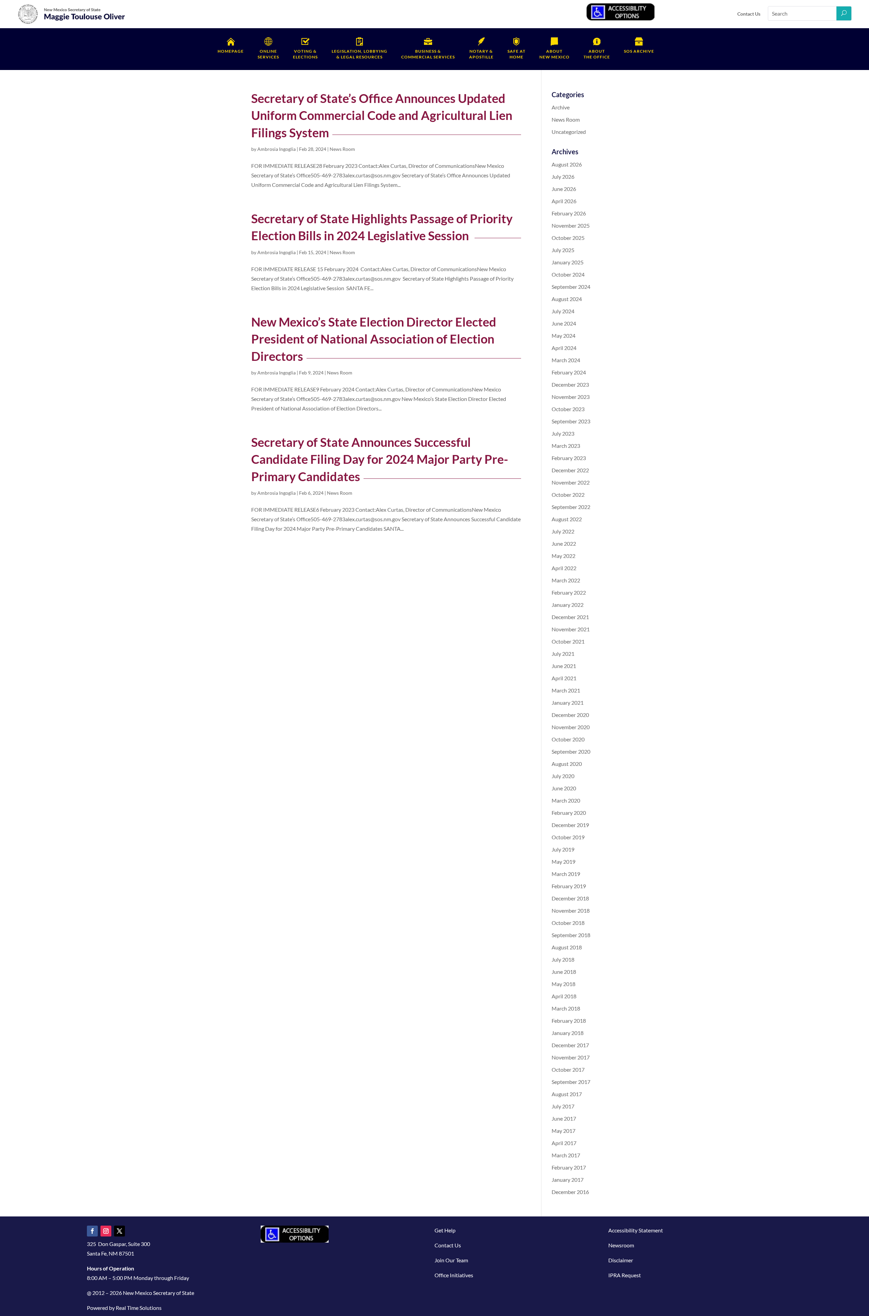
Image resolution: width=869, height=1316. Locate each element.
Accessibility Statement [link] (635, 1230)
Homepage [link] (231, 51)
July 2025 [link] (563, 250)
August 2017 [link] (567, 1094)
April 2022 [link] (564, 568)
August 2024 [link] (567, 299)
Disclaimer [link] (620, 1260)
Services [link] (268, 54)
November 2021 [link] (571, 629)
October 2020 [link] (568, 739)
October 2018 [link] (568, 922)
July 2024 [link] (563, 311)
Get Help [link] (445, 1230)
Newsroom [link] (621, 1245)
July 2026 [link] (563, 176)
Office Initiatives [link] (453, 1275)
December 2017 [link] (570, 1045)
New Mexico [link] (554, 54)
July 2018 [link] (563, 959)
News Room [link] (342, 149)
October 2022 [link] (568, 494)
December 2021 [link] (570, 617)
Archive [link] (561, 107)
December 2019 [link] (570, 825)
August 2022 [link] (567, 519)
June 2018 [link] (564, 971)
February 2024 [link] (569, 372)
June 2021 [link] (564, 666)
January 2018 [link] (568, 1033)
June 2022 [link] (564, 543)
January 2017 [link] (568, 1179)
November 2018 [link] (571, 910)
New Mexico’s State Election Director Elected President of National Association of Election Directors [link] (373, 339)
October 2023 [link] (568, 409)
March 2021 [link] (566, 690)
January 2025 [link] (568, 262)
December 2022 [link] (570, 470)
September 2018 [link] (571, 935)
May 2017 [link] (563, 1130)
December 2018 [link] (570, 898)
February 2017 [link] (569, 1167)
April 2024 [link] (564, 348)
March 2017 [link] (566, 1155)
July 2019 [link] (563, 849)
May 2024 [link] (563, 335)
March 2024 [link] (566, 360)
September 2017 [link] (571, 1081)
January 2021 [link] (568, 702)
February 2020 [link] (569, 812)
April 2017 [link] (564, 1143)
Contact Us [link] (748, 14)
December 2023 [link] (570, 384)
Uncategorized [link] (569, 131)
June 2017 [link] (564, 1118)
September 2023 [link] (571, 421)
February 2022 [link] (569, 592)
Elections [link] (305, 54)
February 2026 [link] (569, 213)
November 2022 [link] (571, 482)
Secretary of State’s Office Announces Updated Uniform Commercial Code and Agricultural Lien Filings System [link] (381, 115)
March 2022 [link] (566, 580)
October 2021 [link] (568, 641)
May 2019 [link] (563, 861)
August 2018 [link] (567, 947)
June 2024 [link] (564, 323)
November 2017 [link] (571, 1057)
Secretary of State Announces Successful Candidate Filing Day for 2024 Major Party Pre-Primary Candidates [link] (379, 459)
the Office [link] (597, 54)
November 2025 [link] (571, 225)
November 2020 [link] (571, 727)
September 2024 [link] (571, 286)
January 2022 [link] (568, 604)
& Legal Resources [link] (359, 54)
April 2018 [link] (564, 996)
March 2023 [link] (566, 445)
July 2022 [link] (563, 531)
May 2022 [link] (563, 555)
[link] (71, 22)
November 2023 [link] (571, 396)
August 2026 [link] (567, 164)
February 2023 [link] (569, 458)
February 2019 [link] (569, 886)
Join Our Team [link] (451, 1260)
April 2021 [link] (564, 678)
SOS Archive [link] (639, 51)
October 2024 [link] (568, 274)
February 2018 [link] (569, 1020)
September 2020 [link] (571, 751)
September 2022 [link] (571, 507)
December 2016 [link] (570, 1192)
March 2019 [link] (566, 874)
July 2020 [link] (563, 776)
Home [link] (516, 54)
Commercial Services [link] (428, 54)
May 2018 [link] (563, 984)
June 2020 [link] (564, 788)
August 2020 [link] (567, 763)
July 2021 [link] (563, 653)
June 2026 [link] (564, 189)
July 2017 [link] (563, 1106)
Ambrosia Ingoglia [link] (276, 149)
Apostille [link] (481, 54)
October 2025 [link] (568, 237)
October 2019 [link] (568, 837)
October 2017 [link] (568, 1069)
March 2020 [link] (566, 800)
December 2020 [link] (570, 715)
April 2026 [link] (564, 201)
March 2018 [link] (566, 1008)
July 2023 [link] (563, 433)
